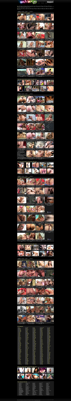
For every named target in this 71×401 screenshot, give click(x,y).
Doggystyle (38, 67)
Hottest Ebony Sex (20, 388)
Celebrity (19, 362)
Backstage (49, 40)
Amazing (22, 67)
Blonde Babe (19, 7)
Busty (20, 122)
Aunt (19, 336)
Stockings (20, 296)
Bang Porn (40, 383)
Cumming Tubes (41, 389)
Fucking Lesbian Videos (34, 390)
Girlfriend (34, 335)
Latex (34, 357)
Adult (26, 385)
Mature (41, 328)
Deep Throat (42, 113)
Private (41, 352)
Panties (41, 343)
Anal (19, 122)
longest (26, 11)
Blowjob (43, 122)
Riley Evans (24, 8)
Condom (26, 334)
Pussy (30, 113)
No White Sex (40, 388)
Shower (48, 327)
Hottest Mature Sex (20, 392)
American (19, 331)
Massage (34, 364)
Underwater (48, 352)
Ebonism (40, 387)
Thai (48, 345)
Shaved (29, 76)
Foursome (34, 329)
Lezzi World (19, 393)
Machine (34, 362)
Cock (26, 331)
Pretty (41, 351)
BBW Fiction (47, 388)
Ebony (26, 350)
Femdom (26, 358)
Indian (34, 347)
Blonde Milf (36, 6)
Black (34, 131)
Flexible (26, 364)
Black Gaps (19, 387)
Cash (19, 360)
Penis (41, 345)
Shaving (41, 363)
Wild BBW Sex (47, 394)
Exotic (26, 353)
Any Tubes (40, 385)
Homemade (34, 343)
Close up (26, 329)
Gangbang (34, 332)
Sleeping (42, 67)
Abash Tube (19, 385)
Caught (41, 58)
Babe (28, 131)
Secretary (41, 361)
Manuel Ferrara (39, 8)
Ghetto (34, 334)
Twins (48, 350)
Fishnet (41, 40)
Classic (26, 328)
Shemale (41, 364)
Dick (23, 278)
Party (41, 344)
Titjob (48, 347)
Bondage (19, 352)
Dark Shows (33, 387)
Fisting (26, 362)
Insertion (34, 348)
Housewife (31, 49)
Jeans (34, 351)
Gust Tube (47, 385)
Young (48, 363)
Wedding (48, 358)
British (19, 355)
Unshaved (48, 353)
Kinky (34, 353)
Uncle (48, 351)
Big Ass (33, 140)
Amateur (38, 122)
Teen (48, 344)
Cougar (26, 335)
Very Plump (40, 394)
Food (34, 327)
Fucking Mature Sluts (41, 390)
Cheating (19, 363)
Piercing (41, 347)
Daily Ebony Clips (27, 387)
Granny (34, 338)
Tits (31, 122)
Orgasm (40, 67)
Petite (41, 346)
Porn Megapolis (20, 394)
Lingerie (52, 140)
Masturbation (33, 131)
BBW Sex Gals (20, 389)
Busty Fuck (48, 6)
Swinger (48, 341)
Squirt (48, 335)
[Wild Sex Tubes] (25, 4)
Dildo (26, 345)
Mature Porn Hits (27, 393)
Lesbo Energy (47, 392)
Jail (33, 350)
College (26, 332)
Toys (22, 113)
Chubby (26, 327)
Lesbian (19, 140)
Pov (48, 58)
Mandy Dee (28, 8)
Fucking (22, 40)
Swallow (48, 340)
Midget (41, 329)
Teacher (48, 343)
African (19, 329)
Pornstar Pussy (28, 7)
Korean (34, 355)
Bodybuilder (19, 351)
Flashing (26, 363)
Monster (41, 332)
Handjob (22, 58)
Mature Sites (40, 393)
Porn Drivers (47, 384)
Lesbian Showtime (34, 392)
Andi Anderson (48, 8)
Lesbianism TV (27, 392)
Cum (26, 338)
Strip (48, 338)
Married (34, 363)
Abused (19, 328)
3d (18, 327)
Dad (26, 341)
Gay (34, 333)
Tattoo (32, 104)
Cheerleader (20, 364)
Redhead (41, 356)
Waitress (48, 357)
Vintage (48, 355)
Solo (31, 113)
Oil (40, 338)
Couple (38, 40)
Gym (34, 339)
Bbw (19, 340)
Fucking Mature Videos (48, 390)
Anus (20, 104)
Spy (48, 334)
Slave (48, 329)
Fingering (28, 158)
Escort (26, 352)
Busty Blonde (23, 6)
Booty (19, 353)
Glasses (34, 336)
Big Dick (19, 345)
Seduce (41, 362)
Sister (48, 328)
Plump (41, 348)
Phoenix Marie (43, 8)
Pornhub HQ (33, 384)
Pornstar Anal (19, 6)
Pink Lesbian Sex (48, 393)
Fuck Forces (40, 384)
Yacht (48, 362)
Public (39, 58)
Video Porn (33, 383)
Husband (34, 346)
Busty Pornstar (44, 6)
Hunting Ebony (27, 388)
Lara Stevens (19, 9)
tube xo (26, 394)
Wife (48, 360)
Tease (22, 49)
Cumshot (30, 58)
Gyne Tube (19, 383)
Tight (48, 346)
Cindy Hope (36, 8)
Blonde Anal (32, 6)
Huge (41, 287)
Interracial (48, 67)
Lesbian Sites (40, 392)
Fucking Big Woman (20, 390)
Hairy (34, 340)
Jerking (42, 195)
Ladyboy (34, 356)
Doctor (26, 346)
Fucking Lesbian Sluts (27, 390)
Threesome (50, 58)
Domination (27, 348)
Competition (27, 333)
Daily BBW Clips (48, 389)
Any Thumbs (33, 385)
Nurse (41, 336)
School (41, 360)
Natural (40, 40)
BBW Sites (33, 389)
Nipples (41, 335)
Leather (34, 358)
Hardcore (39, 49)
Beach (19, 341)
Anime (19, 332)
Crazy (26, 336)
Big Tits (31, 76)
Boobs (42, 149)
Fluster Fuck (19, 384)
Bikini (50, 67)
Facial (20, 58)
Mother (41, 333)
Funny (34, 331)
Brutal (19, 356)
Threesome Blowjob (28, 6)
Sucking (48, 339)
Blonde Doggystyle (24, 7)
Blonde (28, 122)
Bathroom (21, 49)
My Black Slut (33, 388)
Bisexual (19, 347)
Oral (49, 305)
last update (23, 11)
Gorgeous (41, 76)
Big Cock (25, 158)
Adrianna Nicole (52, 8)
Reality (34, 149)
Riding (41, 358)
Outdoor (22, 76)
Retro (41, 357)
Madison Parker (32, 8)
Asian (19, 334)
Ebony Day (47, 387)
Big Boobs (51, 305)
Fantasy (26, 356)
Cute (26, 340)
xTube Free (26, 383)
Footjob (34, 328)
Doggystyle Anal (52, 6)
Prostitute (41, 353)
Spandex (48, 332)
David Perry (21, 8)
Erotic (26, 351)
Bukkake (19, 357)
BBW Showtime (27, 389)
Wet (23, 113)
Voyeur (48, 356)
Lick (34, 360)
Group (39, 296)
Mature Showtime (34, 393)
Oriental (41, 341)
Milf (39, 104)
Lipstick (34, 361)
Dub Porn (47, 383)
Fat (32, 305)
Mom (40, 305)
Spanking (48, 333)
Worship (48, 361)
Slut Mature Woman (34, 394)
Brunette (20, 131)
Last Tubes (26, 384)
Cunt (26, 339)
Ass (49, 67)
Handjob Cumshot (40, 6)
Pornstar (41, 49)
